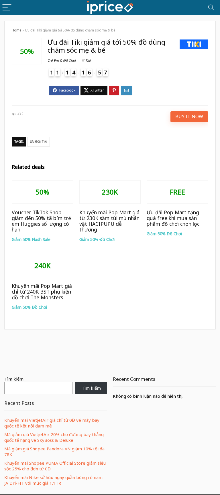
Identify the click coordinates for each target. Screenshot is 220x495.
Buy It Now (189, 116)
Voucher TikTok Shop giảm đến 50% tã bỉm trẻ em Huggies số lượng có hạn (41, 221)
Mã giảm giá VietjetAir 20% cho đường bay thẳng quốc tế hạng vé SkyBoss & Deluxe (54, 437)
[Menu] (7, 7)
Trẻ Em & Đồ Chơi (62, 60)
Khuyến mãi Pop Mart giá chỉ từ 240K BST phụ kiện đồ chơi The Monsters (42, 291)
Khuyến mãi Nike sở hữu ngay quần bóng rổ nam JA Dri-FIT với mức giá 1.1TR (53, 480)
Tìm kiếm (13, 379)
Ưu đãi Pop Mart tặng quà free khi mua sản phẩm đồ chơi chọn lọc (173, 218)
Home (16, 30)
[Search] (211, 7)
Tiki (88, 60)
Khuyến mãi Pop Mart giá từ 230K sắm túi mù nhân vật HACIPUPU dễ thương (109, 221)
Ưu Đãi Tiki (38, 141)
